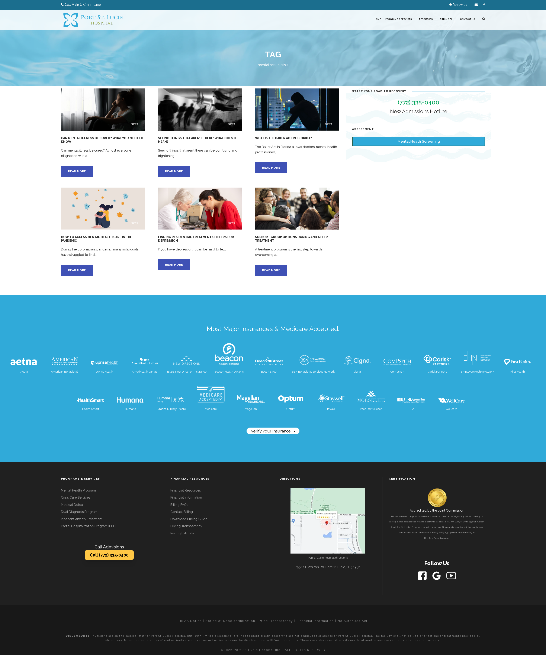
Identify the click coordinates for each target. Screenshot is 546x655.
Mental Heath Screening (419, 141)
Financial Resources (185, 490)
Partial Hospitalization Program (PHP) (88, 526)
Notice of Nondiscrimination (230, 621)
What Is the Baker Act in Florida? (283, 138)
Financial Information (186, 497)
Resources (426, 19)
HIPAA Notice (190, 621)
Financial (446, 19)
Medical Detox (72, 505)
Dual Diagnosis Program (79, 512)
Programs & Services (398, 19)
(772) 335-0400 (90, 4)
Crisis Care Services (75, 497)
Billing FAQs (179, 505)
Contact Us (467, 19)
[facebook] (484, 5)
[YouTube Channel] (451, 575)
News (134, 123)
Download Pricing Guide (188, 519)
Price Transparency (276, 621)
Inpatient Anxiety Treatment (81, 519)
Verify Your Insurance (273, 431)
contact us (435, 527)
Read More (77, 171)
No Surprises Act (352, 621)
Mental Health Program (78, 490)
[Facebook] (423, 575)
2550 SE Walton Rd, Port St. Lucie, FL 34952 (327, 567)
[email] (476, 5)
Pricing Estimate (182, 533)
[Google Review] (437, 575)
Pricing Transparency (186, 526)
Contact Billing (181, 512)
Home (377, 19)
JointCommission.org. (439, 538)
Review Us (459, 4)
